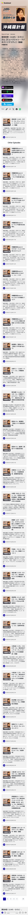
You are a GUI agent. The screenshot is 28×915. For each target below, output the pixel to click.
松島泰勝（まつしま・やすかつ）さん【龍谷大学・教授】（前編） (18, 854)
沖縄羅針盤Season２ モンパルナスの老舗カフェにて (18, 297)
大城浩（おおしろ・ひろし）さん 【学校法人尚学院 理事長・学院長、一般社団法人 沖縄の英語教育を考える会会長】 (18, 497)
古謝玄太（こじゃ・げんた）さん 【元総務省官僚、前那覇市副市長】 (18, 472)
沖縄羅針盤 (4, 45)
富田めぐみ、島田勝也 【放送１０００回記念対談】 (18, 423)
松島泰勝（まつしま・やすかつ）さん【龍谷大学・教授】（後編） (18, 829)
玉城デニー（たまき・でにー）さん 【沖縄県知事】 (18, 370)
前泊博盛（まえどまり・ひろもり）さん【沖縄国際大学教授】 (18, 702)
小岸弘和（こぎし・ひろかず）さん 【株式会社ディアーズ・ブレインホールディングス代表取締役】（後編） (18, 650)
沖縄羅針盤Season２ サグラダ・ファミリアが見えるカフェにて (18, 249)
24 (23, 898)
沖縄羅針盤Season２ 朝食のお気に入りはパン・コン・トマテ (18, 273)
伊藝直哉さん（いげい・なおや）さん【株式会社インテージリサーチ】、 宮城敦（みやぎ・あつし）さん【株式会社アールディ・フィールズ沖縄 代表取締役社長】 (18, 802)
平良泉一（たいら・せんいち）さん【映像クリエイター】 (18, 551)
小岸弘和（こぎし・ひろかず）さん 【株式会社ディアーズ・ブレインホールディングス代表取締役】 (18, 676)
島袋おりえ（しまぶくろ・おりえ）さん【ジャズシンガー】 (18, 726)
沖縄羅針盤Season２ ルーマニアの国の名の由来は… (18, 224)
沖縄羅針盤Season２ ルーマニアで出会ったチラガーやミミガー (18, 200)
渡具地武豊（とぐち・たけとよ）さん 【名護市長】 (18, 750)
